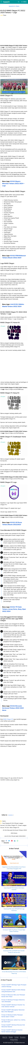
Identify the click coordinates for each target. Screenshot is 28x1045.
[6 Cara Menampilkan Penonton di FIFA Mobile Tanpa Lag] (14, 969)
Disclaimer (23, 1037)
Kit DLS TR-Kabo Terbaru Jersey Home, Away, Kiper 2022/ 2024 (14, 609)
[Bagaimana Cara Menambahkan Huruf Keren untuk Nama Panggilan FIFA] (14, 864)
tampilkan (10, 815)
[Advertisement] (14, 30)
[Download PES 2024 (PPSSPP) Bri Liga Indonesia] (14, 906)
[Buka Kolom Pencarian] (18, 2)
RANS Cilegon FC (8, 719)
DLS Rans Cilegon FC (11, 825)
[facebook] (6, 841)
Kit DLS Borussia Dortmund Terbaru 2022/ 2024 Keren (13, 708)
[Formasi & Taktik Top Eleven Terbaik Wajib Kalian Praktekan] (14, 927)
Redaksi (11, 1037)
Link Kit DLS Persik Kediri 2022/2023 (14, 836)
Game (17, 6)
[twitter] (9, 841)
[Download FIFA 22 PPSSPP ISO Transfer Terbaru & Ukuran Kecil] (14, 948)
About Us (4, 1037)
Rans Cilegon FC (14, 827)
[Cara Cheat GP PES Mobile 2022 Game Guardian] (14, 885)
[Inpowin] (5, 2)
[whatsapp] (17, 841)
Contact (16, 1037)
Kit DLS (7, 827)
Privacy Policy (14, 1039)
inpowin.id (12, 6)
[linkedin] (14, 841)
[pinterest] (11, 841)
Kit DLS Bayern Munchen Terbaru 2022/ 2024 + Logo (13, 183)
